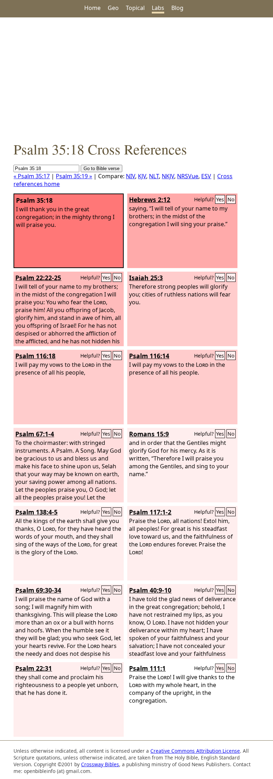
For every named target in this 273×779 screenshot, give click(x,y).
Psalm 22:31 (33, 668)
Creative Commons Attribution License (195, 750)
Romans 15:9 (149, 434)
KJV (142, 176)
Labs (158, 8)
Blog (177, 8)
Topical (135, 8)
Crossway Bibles (100, 764)
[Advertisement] (136, 78)
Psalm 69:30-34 (38, 590)
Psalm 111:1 (147, 668)
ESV (206, 176)
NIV (130, 176)
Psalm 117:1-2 (150, 512)
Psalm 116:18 (35, 356)
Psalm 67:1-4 (34, 434)
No (231, 199)
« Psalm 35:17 (32, 176)
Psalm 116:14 (149, 356)
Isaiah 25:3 (146, 277)
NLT (154, 176)
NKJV (168, 176)
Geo (113, 8)
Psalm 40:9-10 (150, 590)
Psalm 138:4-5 (36, 512)
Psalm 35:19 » (74, 176)
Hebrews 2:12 (149, 199)
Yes (220, 199)
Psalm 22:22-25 (38, 277)
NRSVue (187, 176)
